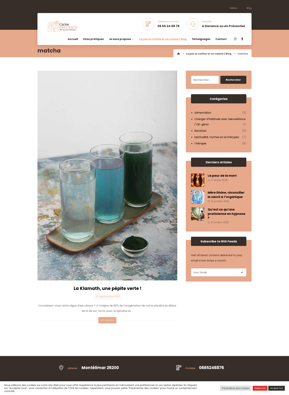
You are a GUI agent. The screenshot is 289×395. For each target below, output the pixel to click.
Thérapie (200, 143)
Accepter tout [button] (276, 388)
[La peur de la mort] (197, 180)
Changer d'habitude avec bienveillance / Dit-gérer (220, 121)
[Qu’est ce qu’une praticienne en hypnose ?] (197, 214)
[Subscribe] (242, 272)
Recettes (200, 131)
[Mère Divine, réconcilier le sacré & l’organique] (197, 197)
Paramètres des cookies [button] (235, 388)
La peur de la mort (222, 175)
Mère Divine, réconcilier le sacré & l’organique (226, 194)
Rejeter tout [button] (260, 388)
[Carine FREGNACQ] (178, 53)
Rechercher (233, 79)
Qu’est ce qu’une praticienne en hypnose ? (226, 213)
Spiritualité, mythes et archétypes (216, 137)
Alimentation (202, 113)
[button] (235, 39)
